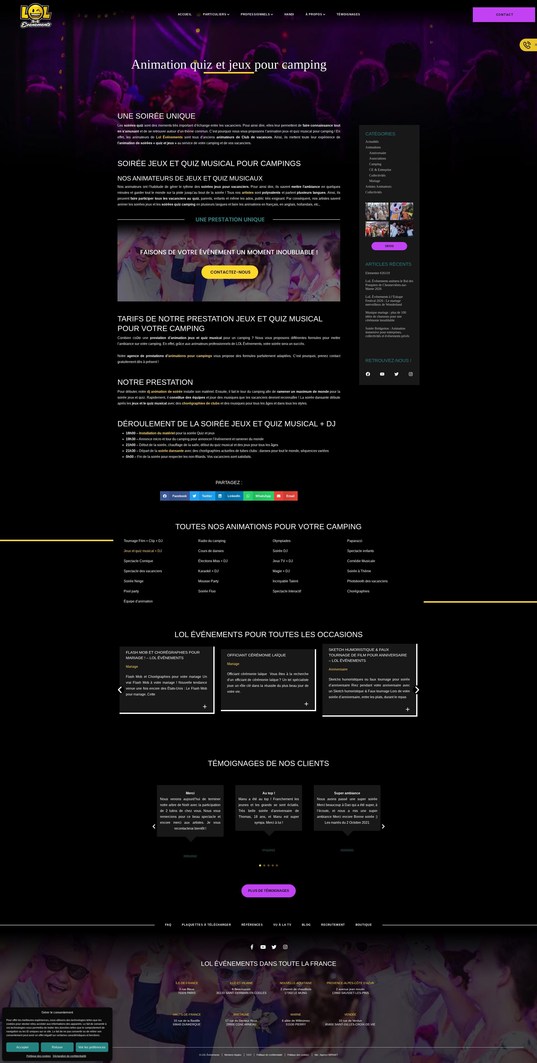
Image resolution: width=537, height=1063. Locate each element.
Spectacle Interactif (287, 591)
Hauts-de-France (187, 1014)
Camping (375, 164)
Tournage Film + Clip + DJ (143, 541)
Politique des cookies (38, 1056)
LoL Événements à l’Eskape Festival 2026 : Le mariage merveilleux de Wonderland (384, 300)
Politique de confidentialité (269, 1055)
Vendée (350, 1014)
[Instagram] (410, 374)
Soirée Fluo (207, 591)
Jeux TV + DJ (283, 561)
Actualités (372, 141)
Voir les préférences (92, 1047)
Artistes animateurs (378, 186)
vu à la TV (282, 924)
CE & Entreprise (380, 169)
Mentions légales (232, 1055)
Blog (306, 924)
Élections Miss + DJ (213, 561)
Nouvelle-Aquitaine (296, 983)
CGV (249, 1055)
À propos (314, 14)
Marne (296, 1014)
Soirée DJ (280, 551)
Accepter (22, 1047)
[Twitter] (396, 374)
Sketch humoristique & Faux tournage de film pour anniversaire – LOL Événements (368, 655)
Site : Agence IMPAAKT (326, 1055)
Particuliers (214, 14)
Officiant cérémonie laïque (257, 655)
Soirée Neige (133, 581)
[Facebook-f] (251, 947)
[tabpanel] (190, 822)
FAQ (168, 924)
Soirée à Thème (359, 571)
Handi (289, 14)
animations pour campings (190, 356)
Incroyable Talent (285, 581)
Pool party (131, 591)
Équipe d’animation (138, 601)
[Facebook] (367, 374)
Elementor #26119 (377, 273)
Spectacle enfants (360, 551)
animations (373, 147)
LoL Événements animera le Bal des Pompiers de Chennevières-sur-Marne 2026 (389, 285)
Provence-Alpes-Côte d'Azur (350, 983)
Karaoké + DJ (208, 571)
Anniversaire (377, 153)
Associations (377, 158)
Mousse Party (208, 581)
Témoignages (348, 14)
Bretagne (241, 1014)
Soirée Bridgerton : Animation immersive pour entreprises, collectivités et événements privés (387, 332)
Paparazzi (354, 541)
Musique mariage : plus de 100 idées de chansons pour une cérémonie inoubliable (385, 316)
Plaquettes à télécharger (206, 924)
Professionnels (255, 14)
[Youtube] (263, 947)
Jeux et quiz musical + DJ (143, 551)
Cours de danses (211, 551)
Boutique (364, 924)
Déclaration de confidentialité (69, 1056)
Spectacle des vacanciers (143, 571)
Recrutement (333, 924)
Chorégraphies (358, 591)
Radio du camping (211, 541)
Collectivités (377, 175)
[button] (175, 496)
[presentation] (260, 865)
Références (252, 924)
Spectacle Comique (138, 561)
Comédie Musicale (361, 561)
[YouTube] (382, 374)
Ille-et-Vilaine (241, 983)
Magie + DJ (281, 571)
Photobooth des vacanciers (367, 581)
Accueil (185, 14)
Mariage (374, 181)
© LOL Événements (209, 1055)
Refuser (57, 1047)
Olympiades (282, 541)
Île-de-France (187, 983)
